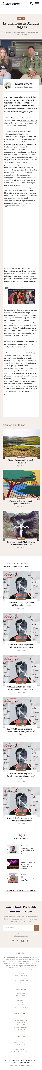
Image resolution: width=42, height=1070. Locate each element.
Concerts (21, 993)
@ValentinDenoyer (25, 87)
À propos (21, 973)
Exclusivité (21, 1049)
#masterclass (32, 32)
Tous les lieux (21, 1029)
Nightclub (21, 1022)
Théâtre (21, 1005)
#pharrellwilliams (21, 34)
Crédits (29, 1065)
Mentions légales (17, 1065)
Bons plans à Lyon (21, 980)
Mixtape (21, 1047)
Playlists (21, 1045)
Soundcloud (22, 315)
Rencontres (21, 1040)
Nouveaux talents (21, 1042)
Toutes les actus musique (21, 1052)
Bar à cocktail (21, 1020)
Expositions (21, 995)
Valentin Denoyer (24, 83)
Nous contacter (21, 983)
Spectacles (21, 1000)
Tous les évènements (21, 1007)
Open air (21, 1002)
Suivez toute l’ (21, 909)
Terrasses (21, 1025)
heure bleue (11, 3)
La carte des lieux (21, 1027)
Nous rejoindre (21, 976)
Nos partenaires (21, 978)
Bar (21, 1018)
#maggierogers (18, 32)
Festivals (21, 998)
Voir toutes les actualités (15, 566)
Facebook (19, 318)
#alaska (7, 32)
